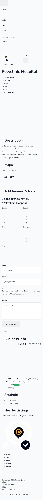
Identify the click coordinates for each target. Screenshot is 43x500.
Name (4, 265)
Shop (8, 457)
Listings (4, 20)
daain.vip (11, 388)
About (8, 463)
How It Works (10, 37)
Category (5, 15)
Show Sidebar (8, 64)
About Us (5, 30)
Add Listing (9, 51)
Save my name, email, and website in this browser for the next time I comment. (21, 292)
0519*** (13, 385)
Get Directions (29, 344)
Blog (3, 25)
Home (4, 10)
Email (4, 276)
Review (4, 300)
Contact (5, 41)
